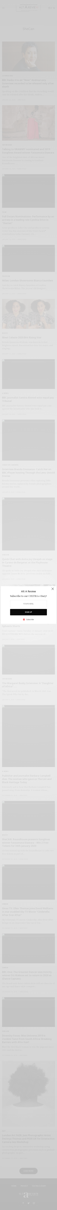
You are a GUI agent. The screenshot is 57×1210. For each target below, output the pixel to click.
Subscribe (30, 619)
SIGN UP (28, 612)
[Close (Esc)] (52, 590)
